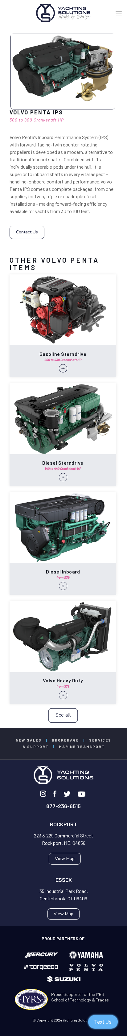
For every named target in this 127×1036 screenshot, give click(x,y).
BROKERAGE (65, 740)
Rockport (63, 824)
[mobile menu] (118, 12)
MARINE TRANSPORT (82, 746)
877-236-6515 (63, 806)
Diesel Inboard (63, 571)
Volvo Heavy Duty (63, 680)
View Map (65, 858)
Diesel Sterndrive (63, 463)
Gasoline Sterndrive (63, 354)
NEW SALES (29, 740)
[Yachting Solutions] (63, 12)
